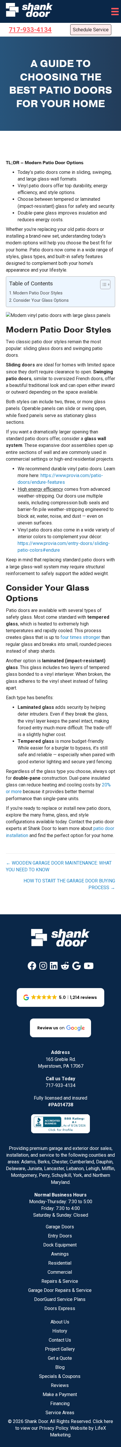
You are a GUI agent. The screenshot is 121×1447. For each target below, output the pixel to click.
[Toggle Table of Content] (102, 284)
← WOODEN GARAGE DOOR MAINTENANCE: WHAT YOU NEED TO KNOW (59, 866)
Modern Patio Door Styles (38, 293)
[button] (32, 965)
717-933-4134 (60, 1085)
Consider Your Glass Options (41, 300)
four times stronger (80, 637)
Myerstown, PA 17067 (60, 1066)
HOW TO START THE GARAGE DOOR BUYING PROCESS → (69, 884)
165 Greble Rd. (61, 1059)
